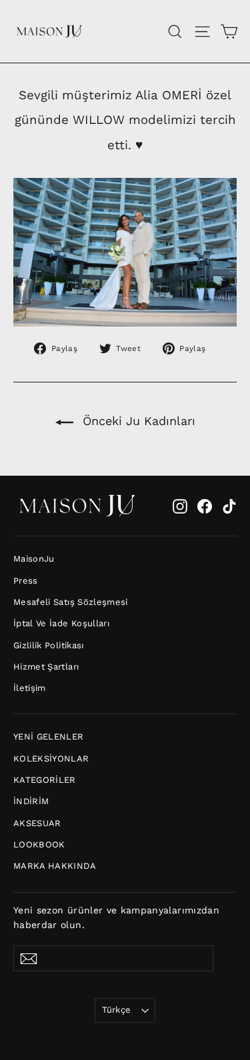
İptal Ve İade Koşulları (61, 623)
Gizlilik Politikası (48, 645)
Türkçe (116, 1010)
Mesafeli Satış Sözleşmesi (70, 602)
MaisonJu (34, 559)
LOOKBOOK (39, 844)
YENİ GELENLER (48, 737)
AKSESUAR (37, 823)
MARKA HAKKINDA (54, 866)
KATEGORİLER (44, 780)
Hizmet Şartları (46, 667)
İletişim (29, 688)
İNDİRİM (31, 801)
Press (25, 581)
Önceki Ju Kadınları (137, 421)
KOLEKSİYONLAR (51, 759)
